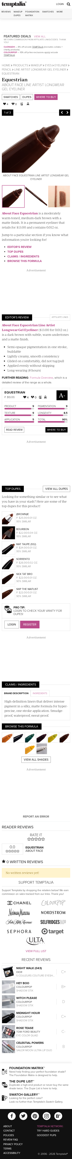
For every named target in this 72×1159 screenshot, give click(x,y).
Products (20, 65)
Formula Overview (41, 378)
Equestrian (15, 79)
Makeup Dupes (18, 13)
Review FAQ (10, 1139)
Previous (62, 112)
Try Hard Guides (48, 1130)
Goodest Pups (46, 1135)
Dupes (26, 97)
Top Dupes (15, 252)
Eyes (48, 65)
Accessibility (11, 1153)
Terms (7, 1148)
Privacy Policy (13, 1144)
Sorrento (23, 559)
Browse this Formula (24, 261)
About (7, 1126)
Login (60, 4)
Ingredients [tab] (40, 693)
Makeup (36, 65)
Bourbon (22, 529)
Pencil (6, 69)
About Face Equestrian (20, 213)
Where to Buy (46, 97)
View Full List (36, 951)
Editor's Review (19, 247)
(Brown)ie (22, 514)
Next (67, 112)
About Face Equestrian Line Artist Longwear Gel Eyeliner (28, 327)
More (60, 11)
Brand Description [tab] (16, 693)
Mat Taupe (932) (26, 544)
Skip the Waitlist (27, 589)
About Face (12, 85)
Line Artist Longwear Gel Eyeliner (40, 69)
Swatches (48, 11)
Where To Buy (56, 429)
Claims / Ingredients (23, 256)
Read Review (14, 429)
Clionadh (9, 47)
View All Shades (36, 759)
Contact (9, 1130)
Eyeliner (60, 65)
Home (6, 65)
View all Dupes (56, 489)
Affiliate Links (60, 317)
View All (40, 36)
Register (29, 624)
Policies (8, 1135)
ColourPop (10, 52)
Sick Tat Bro (24, 574)
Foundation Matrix (32, 13)
